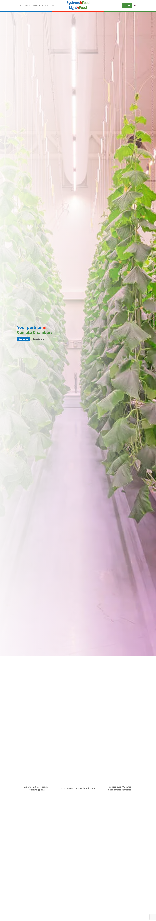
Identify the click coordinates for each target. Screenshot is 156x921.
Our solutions (38, 339)
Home (19, 5)
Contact (127, 5)
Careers (52, 5)
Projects (45, 5)
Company (26, 5)
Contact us (23, 339)
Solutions (35, 5)
